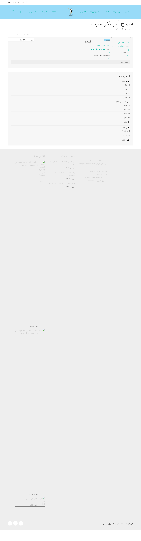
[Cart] (19, 12)
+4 (129, 109)
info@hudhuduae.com (87, 164)
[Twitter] (15, 523)
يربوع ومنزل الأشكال (102, 45)
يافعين (128, 127)
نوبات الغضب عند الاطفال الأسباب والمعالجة (63, 174)
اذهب (126, 62)
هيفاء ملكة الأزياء (123, 42)
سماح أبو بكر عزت (117, 46)
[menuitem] (54, 11)
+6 (129, 118)
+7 (129, 122)
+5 (129, 114)
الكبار (128, 140)
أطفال (128, 81)
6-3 (129, 93)
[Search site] (13, 12)
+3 (109, 53)
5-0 (129, 89)
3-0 (129, 85)
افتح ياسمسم (125, 102)
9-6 (128, 50)
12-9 (128, 131)
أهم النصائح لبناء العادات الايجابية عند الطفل (62, 163)
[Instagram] (21, 523)
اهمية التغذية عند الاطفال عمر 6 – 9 (62, 183)
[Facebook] (10, 523)
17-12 (128, 135)
